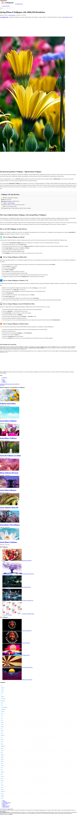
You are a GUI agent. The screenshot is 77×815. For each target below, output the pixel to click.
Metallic (2, 754)
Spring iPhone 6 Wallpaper (8, 421)
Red (1, 782)
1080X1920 (4, 377)
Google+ (12, 384)
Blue (2, 705)
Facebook (4, 384)
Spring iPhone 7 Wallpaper (8, 438)
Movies (2, 761)
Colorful (2, 711)
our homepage (39, 186)
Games (2, 739)
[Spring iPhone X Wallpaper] (9, 539)
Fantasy (2, 726)
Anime (2, 692)
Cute (2, 718)
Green (2, 743)
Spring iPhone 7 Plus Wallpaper (10, 525)
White (2, 793)
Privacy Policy (5, 803)
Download (2, 385)
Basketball (3, 700)
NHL (2, 769)
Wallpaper (4, 382)
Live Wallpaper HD (19, 3)
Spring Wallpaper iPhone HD (9, 507)
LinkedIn (15, 384)
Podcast (2, 776)
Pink (2, 774)
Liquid (2, 750)
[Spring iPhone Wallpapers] (9, 487)
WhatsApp (8, 384)
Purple (2, 778)
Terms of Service (5, 806)
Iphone (3, 379)
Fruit (4, 561)
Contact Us (4, 801)
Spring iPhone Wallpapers (8, 490)
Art (1, 694)
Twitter (1, 384)
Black (2, 702)
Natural (2, 765)
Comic (2, 713)
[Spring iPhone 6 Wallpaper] (9, 418)
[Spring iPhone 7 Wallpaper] (9, 435)
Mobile (2, 756)
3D (1, 685)
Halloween (3, 746)
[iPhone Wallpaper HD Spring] (9, 470)
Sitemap (3, 804)
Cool (4, 601)
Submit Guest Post (5, 5)
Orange (2, 772)
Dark (4, 588)
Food (2, 733)
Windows (3, 795)
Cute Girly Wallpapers (7, 614)
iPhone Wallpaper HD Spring (9, 473)
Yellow (2, 797)
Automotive (3, 698)
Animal (2, 689)
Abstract (2, 687)
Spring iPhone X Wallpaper (8, 542)
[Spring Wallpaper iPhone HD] (9, 504)
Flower (2, 731)
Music (2, 763)
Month (2, 759)
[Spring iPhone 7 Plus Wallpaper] (9, 522)
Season (2, 785)
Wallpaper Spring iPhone (8, 403)
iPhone (2, 748)
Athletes (2, 696)
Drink (2, 724)
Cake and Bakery (4, 707)
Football (2, 735)
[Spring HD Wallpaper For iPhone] (9, 452)
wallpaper (13, 178)
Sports (2, 789)
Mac (2, 752)
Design (2, 722)
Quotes (2, 780)
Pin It (18, 384)
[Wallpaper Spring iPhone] (9, 400)
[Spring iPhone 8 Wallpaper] (38, 94)
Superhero (3, 791)
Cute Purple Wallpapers (7, 574)
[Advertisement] (36, 27)
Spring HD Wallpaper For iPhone (10, 455)
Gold (2, 741)
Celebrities (3, 709)
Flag (2, 728)
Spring (3, 380)
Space (2, 787)
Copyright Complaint (6, 802)
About (3, 800)
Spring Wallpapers (11, 15)
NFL (2, 767)
